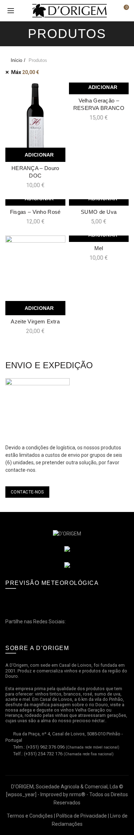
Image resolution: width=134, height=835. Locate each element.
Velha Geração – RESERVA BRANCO (98, 104)
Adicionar (39, 155)
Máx (25, 72)
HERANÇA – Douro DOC (35, 172)
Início (16, 60)
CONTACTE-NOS (27, 492)
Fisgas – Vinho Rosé (35, 212)
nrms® (77, 794)
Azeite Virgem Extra (35, 321)
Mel (98, 248)
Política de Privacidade (81, 816)
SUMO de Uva (98, 212)
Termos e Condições (30, 816)
